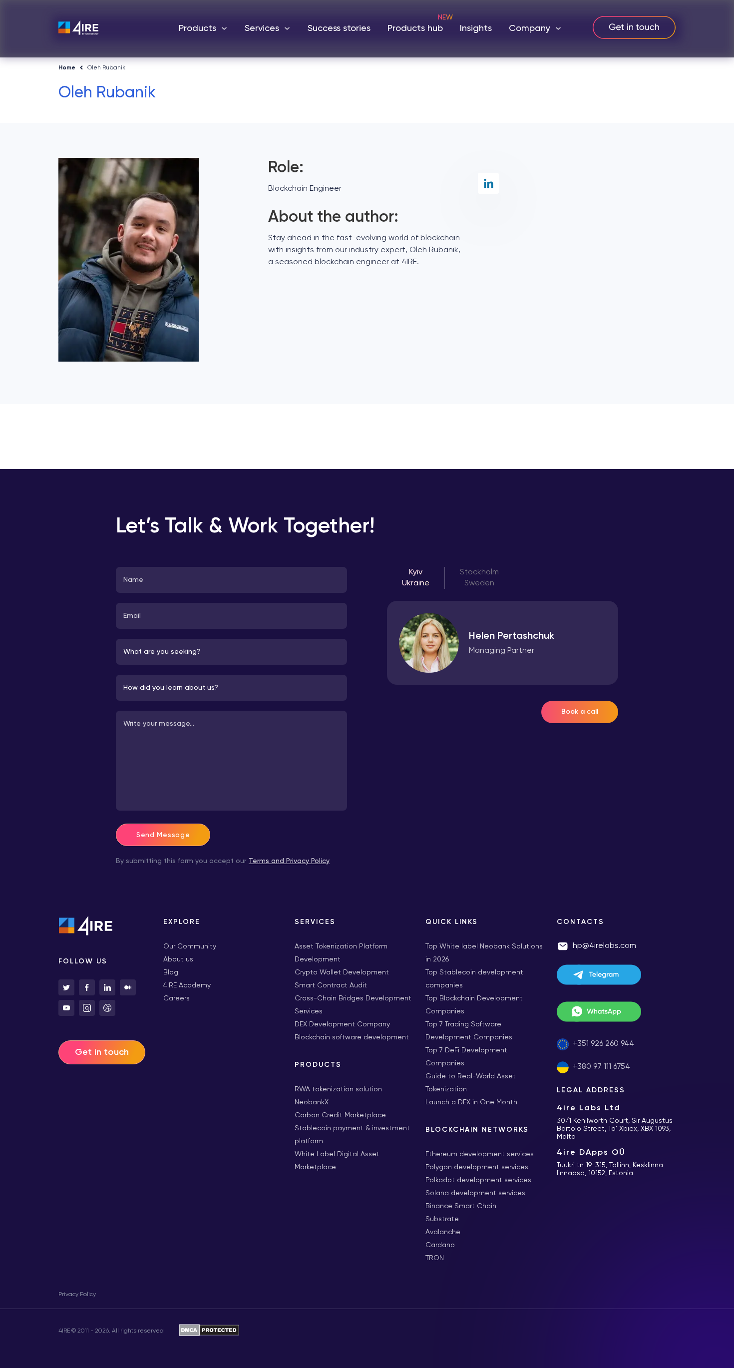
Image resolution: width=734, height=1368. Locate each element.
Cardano (440, 1245)
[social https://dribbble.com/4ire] (107, 1008)
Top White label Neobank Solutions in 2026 (484, 953)
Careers (176, 998)
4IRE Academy (187, 985)
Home (66, 68)
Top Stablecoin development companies (474, 979)
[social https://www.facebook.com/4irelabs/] (87, 987)
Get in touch (102, 1052)
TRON (434, 1258)
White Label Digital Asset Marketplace (337, 1161)
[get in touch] (634, 28)
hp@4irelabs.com (604, 946)
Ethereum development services (479, 1154)
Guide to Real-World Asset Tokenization (470, 1083)
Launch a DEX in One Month (471, 1102)
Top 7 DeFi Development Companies (466, 1057)
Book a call (579, 711)
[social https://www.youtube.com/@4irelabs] (66, 1008)
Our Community (189, 946)
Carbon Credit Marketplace (340, 1115)
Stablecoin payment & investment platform (352, 1135)
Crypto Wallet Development (342, 972)
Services (262, 28)
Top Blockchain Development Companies (474, 1005)
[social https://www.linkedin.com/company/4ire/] (107, 987)
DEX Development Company (342, 1024)
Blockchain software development (352, 1037)
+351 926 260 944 (603, 1044)
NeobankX (312, 1102)
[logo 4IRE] (78, 28)
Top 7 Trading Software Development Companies (468, 1031)
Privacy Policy (77, 1295)
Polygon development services (476, 1167)
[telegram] (616, 976)
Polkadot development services (478, 1180)
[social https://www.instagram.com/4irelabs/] (87, 1008)
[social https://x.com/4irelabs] (66, 987)
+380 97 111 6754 (601, 1067)
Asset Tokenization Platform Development (341, 953)
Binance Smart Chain (460, 1206)
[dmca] (209, 1331)
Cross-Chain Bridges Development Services (353, 1005)
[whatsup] (616, 1013)
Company (529, 28)
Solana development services (475, 1193)
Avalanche (442, 1232)
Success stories (339, 28)
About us (178, 959)
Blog (170, 972)
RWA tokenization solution (338, 1089)
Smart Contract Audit (331, 985)
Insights (476, 28)
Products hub (415, 28)
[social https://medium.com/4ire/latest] (128, 987)
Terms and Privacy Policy (289, 861)
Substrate (442, 1219)
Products (197, 28)
